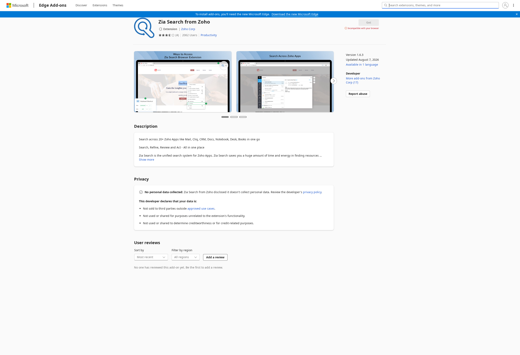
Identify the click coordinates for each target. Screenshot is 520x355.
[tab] (81, 5)
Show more (146, 159)
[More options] (513, 5)
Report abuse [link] (358, 94)
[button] (505, 5)
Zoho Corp (188, 29)
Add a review (215, 257)
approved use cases (200, 208)
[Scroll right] (333, 81)
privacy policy (312, 192)
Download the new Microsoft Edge (295, 14)
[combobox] (440, 5)
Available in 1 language (362, 64)
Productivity (209, 35)
